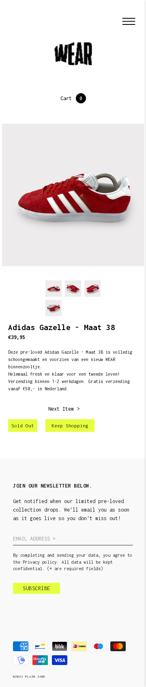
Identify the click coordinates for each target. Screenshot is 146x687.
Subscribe (36, 588)
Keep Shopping (70, 425)
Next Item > (63, 409)
